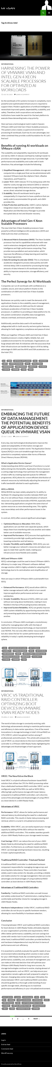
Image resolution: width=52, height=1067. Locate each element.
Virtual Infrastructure (21, 1006)
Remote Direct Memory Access (34, 654)
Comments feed (7, 1049)
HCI (4, 1000)
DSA (35, 361)
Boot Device (7, 997)
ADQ (4, 648)
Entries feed (5, 1044)
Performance (21, 366)
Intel (28, 364)
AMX (9, 361)
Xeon (31, 369)
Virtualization (39, 1006)
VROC (5, 1008)
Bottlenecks (34, 648)
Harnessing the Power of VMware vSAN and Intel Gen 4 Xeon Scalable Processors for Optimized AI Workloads (25, 79)
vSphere (36, 1008)
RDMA (18, 654)
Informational (7, 64)
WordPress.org (7, 1053)
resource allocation (11, 656)
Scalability (37, 656)
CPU (36, 997)
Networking (41, 651)
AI (4, 361)
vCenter (6, 369)
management (8, 366)
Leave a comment (22, 94)
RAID (18, 1003)
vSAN (24, 369)
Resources (26, 656)
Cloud (17, 997)
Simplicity (33, 366)
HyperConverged (16, 364)
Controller (27, 997)
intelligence (37, 364)
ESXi (42, 997)
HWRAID (11, 1000)
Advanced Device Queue (18, 648)
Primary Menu (49, 13)
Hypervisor (37, 1000)
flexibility (7, 651)
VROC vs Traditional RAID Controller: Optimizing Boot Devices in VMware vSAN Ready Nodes (22, 704)
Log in (3, 1040)
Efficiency (43, 361)
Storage (43, 366)
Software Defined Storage (32, 1003)
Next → (36, 1019)
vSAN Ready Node (23, 1008)
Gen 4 (5, 364)
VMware (16, 369)
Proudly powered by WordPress (11, 1064)
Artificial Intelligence (22, 361)
